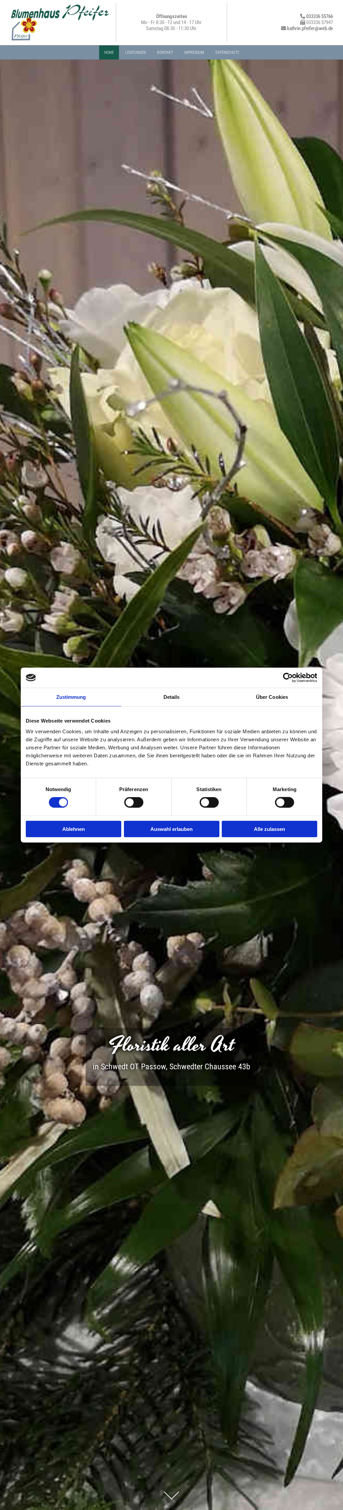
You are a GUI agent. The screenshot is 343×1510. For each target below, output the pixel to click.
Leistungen (135, 52)
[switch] (133, 802)
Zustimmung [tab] (71, 697)
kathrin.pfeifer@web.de (310, 28)
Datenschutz (227, 52)
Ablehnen (73, 829)
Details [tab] (171, 697)
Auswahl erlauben (171, 829)
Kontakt (165, 52)
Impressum (194, 52)
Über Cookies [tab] (272, 697)
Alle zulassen (269, 829)
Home (109, 52)
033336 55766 (319, 16)
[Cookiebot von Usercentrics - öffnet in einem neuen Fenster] (288, 678)
